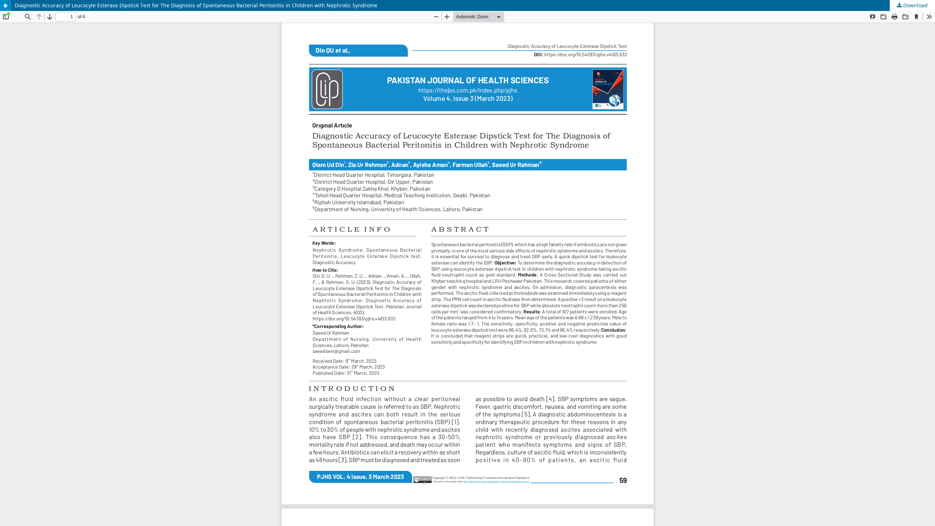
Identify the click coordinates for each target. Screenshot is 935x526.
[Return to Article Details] (5, 5)
